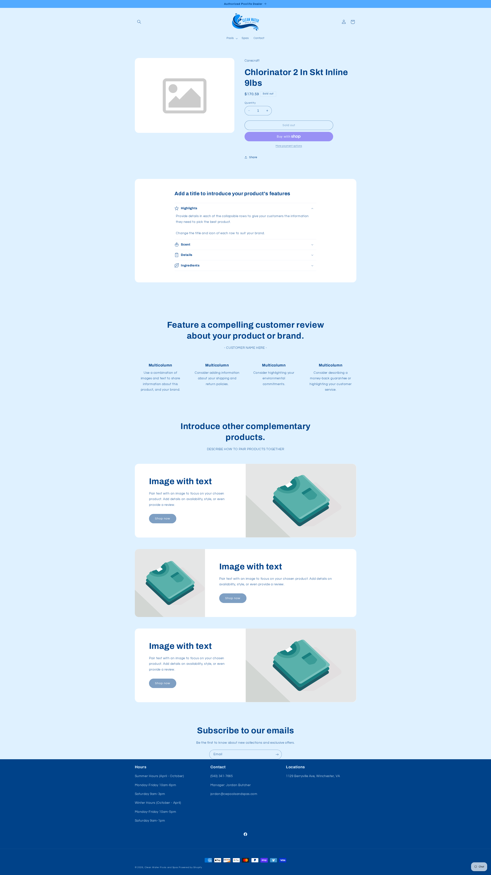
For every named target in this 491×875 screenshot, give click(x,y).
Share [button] (253, 157)
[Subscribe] (277, 754)
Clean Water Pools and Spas (161, 867)
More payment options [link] (289, 146)
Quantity (250, 102)
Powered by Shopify (190, 867)
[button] (139, 21)
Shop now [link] (162, 518)
